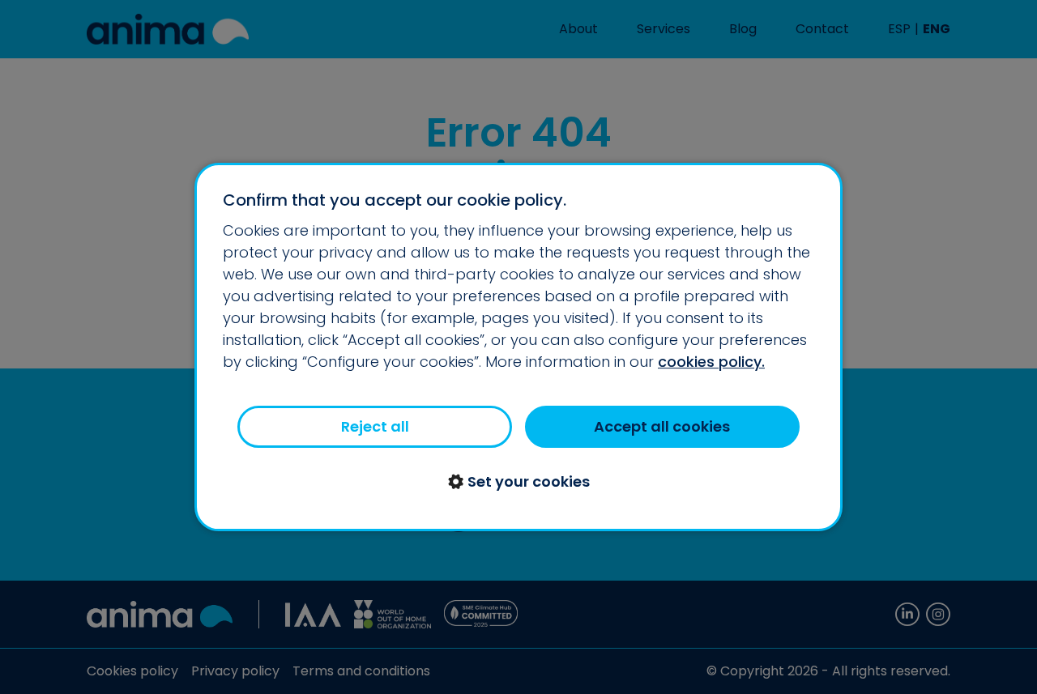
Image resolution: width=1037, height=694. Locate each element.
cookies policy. (711, 361)
